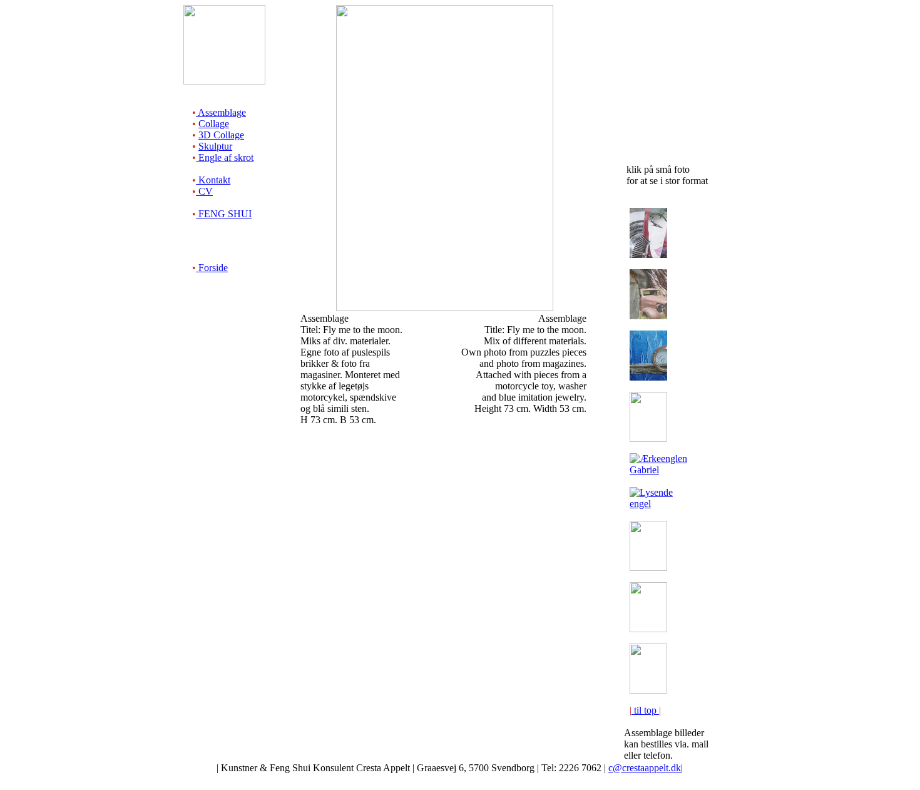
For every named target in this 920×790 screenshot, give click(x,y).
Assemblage (221, 112)
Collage (213, 123)
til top (645, 710)
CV (204, 191)
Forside (212, 267)
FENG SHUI (224, 213)
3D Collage (221, 135)
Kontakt (213, 180)
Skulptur (215, 146)
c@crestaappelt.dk (644, 767)
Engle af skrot (224, 157)
